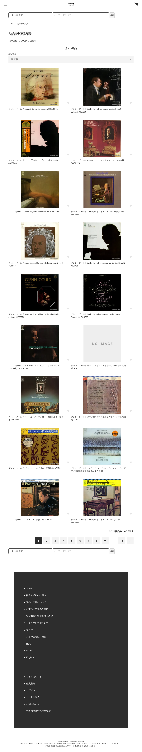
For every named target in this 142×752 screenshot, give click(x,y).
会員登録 (30, 683)
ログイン (30, 690)
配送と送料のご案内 (36, 595)
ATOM (29, 650)
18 (122, 540)
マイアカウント (34, 676)
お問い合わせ (33, 704)
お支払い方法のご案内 (37, 609)
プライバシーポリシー (37, 623)
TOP (10, 23)
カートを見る (33, 697)
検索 (112, 15)
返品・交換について (36, 602)
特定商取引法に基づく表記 (39, 616)
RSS (28, 644)
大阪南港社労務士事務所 (38, 711)
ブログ (29, 630)
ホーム (29, 588)
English (30, 657)
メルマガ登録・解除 (36, 637)
